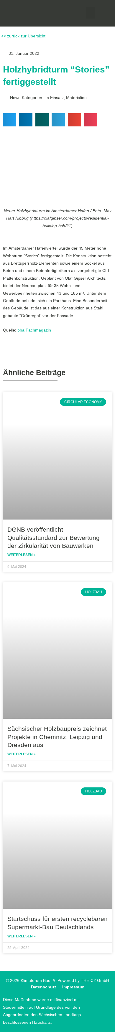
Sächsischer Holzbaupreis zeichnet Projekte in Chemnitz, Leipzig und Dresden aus (57, 736)
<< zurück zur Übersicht (22, 36)
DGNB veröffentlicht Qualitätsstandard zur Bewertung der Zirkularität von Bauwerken (53, 537)
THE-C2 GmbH (95, 980)
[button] (91, 13)
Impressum (73, 987)
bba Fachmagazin (34, 330)
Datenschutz (43, 987)
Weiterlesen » (21, 555)
